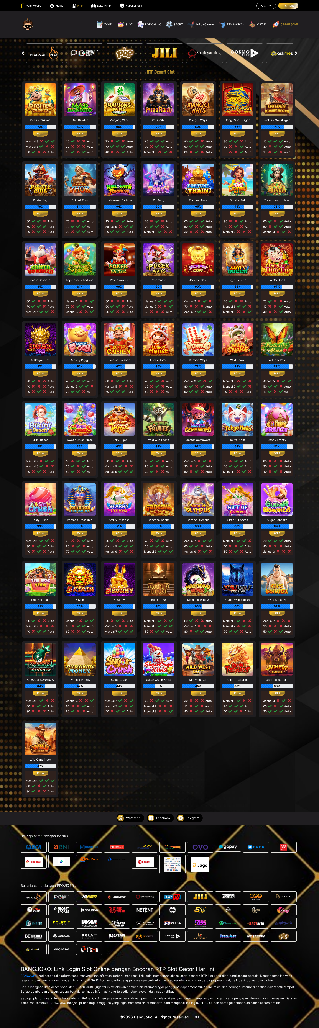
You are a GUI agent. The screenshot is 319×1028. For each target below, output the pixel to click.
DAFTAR (288, 6)
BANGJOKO (29, 975)
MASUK (266, 6)
